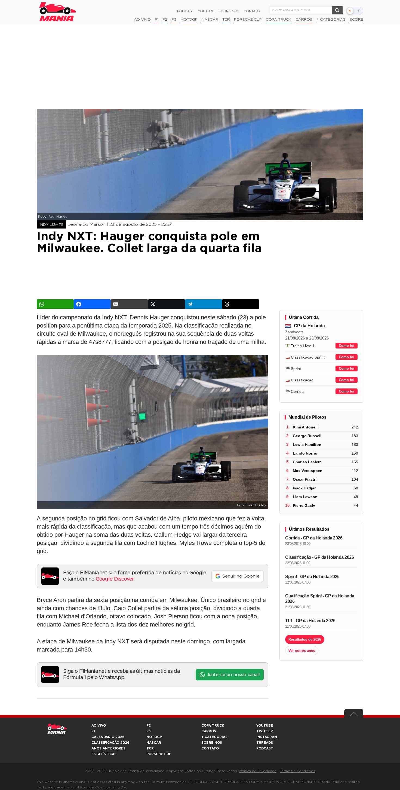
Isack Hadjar (304, 488)
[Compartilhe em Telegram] (203, 304)
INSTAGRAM (266, 737)
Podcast (185, 11)
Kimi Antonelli (306, 427)
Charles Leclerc (307, 462)
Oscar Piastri (304, 479)
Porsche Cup (248, 19)
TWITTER (264, 731)
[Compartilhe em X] (166, 304)
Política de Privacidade (257, 771)
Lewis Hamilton (307, 444)
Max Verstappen (307, 470)
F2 (164, 19)
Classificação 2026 (110, 742)
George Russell (307, 436)
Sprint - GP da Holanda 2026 (312, 576)
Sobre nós (229, 11)
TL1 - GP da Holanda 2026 (310, 620)
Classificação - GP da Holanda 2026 (319, 557)
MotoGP (189, 19)
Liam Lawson (305, 497)
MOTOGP (154, 737)
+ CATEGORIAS (331, 19)
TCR (226, 19)
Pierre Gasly (304, 505)
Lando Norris (305, 453)
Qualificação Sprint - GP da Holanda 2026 (319, 599)
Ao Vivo (142, 19)
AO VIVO (98, 725)
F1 (156, 19)
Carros (304, 19)
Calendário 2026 (107, 737)
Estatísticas (103, 754)
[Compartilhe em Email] (129, 304)
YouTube (206, 11)
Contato (252, 11)
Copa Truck (278, 19)
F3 (173, 19)
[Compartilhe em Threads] (240, 304)
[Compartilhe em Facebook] (92, 304)
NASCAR (210, 19)
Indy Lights (51, 225)
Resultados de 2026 (304, 639)
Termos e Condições (297, 771)
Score (356, 19)
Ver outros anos (301, 651)
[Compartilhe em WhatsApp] (55, 304)
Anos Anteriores (108, 748)
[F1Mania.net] (58, 12)
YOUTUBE (264, 725)
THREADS (264, 742)
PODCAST (264, 748)
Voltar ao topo (353, 715)
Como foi (346, 346)
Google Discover (115, 579)
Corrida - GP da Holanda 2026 (313, 538)
